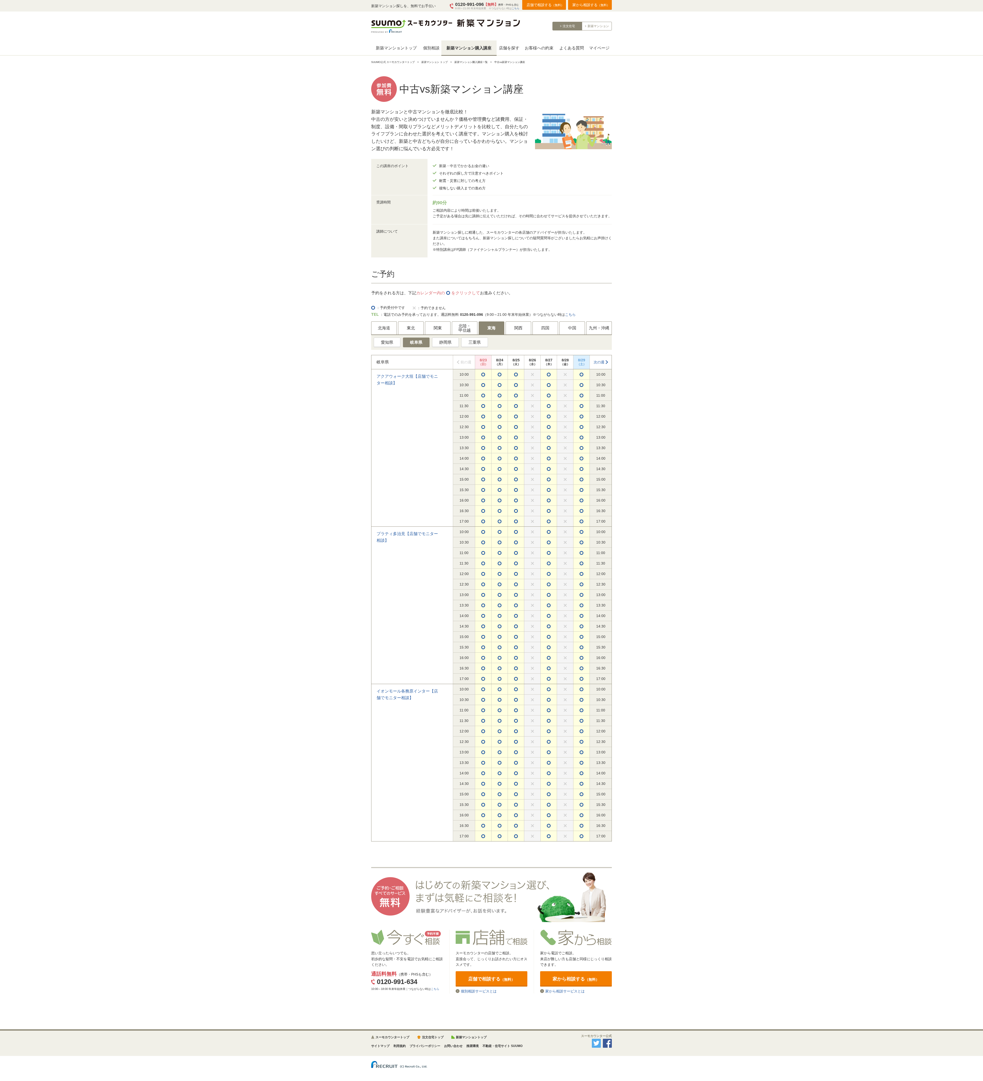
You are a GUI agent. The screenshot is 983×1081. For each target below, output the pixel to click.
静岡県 (445, 342)
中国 (572, 328)
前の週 (466, 362)
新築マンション (598, 26)
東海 (491, 328)
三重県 (474, 342)
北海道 (384, 328)
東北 (411, 328)
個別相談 (431, 48)
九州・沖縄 (599, 328)
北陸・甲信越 (464, 328)
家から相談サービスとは (565, 991)
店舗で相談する (545, 5)
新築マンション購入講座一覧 (471, 62)
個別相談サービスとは (479, 991)
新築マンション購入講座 (469, 48)
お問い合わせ (453, 1046)
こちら (515, 8)
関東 (438, 328)
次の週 (599, 362)
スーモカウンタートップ (392, 1037)
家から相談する (591, 5)
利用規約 (399, 1046)
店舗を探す (509, 48)
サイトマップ (380, 1046)
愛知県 (387, 342)
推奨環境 (472, 1046)
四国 (545, 328)
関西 (518, 328)
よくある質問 (571, 48)
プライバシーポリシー (425, 1046)
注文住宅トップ (433, 1037)
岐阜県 (416, 342)
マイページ (599, 48)
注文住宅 (569, 26)
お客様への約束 (539, 48)
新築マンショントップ (396, 48)
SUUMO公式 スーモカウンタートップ (393, 62)
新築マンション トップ (434, 62)
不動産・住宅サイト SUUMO (502, 1046)
